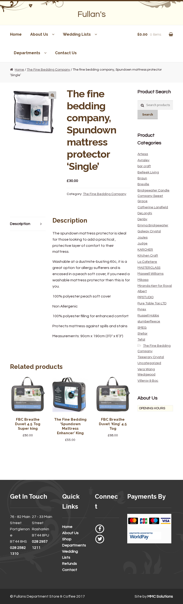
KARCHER (145, 249)
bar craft (144, 166)
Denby (142, 219)
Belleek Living (148, 172)
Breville (143, 184)
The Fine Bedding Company (48, 69)
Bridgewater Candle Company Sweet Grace (153, 196)
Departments (27, 53)
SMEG (142, 327)
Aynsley (143, 160)
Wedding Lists (77, 34)
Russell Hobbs (148, 315)
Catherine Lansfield (152, 207)
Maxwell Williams (150, 273)
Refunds (69, 563)
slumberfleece (148, 321)
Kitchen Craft (147, 255)
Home (16, 34)
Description (20, 224)
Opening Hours (152, 408)
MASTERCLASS (148, 267)
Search (147, 114)
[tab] (28, 224)
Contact (69, 570)
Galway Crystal (149, 231)
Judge (142, 243)
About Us (39, 34)
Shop (66, 539)
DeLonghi (144, 213)
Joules (142, 237)
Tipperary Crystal (150, 357)
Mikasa (142, 280)
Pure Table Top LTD (151, 303)
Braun (142, 178)
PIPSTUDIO (145, 297)
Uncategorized (149, 363)
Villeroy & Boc (147, 380)
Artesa (142, 154)
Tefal (141, 339)
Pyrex (141, 309)
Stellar (142, 333)
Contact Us (66, 53)
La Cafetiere (147, 261)
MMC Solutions (160, 596)
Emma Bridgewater (152, 225)
